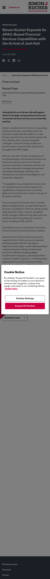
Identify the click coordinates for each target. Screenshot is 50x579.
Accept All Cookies (25, 306)
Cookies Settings (25, 298)
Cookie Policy (11, 288)
